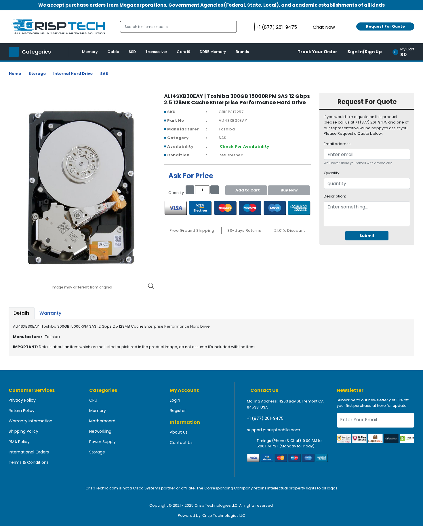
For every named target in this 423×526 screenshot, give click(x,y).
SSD (132, 51)
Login (175, 400)
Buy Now (289, 190)
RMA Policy (19, 442)
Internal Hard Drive (73, 73)
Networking (100, 431)
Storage (37, 73)
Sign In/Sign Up (364, 52)
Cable (113, 51)
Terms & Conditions (29, 462)
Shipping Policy (23, 431)
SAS (104, 73)
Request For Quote (385, 26)
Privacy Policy (22, 400)
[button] (405, 51)
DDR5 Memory (213, 51)
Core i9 (183, 51)
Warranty (50, 313)
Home (15, 73)
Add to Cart (247, 190)
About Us (179, 432)
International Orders (29, 452)
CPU (93, 400)
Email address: (337, 144)
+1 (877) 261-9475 (265, 418)
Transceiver (156, 51)
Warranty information (30, 421)
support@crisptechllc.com (273, 430)
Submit (367, 235)
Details (22, 313)
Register (178, 410)
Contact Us (181, 442)
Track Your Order (317, 52)
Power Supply (102, 442)
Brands (242, 51)
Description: (335, 196)
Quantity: (332, 173)
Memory (90, 51)
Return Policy (22, 410)
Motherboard (102, 421)
